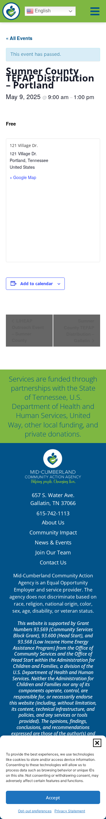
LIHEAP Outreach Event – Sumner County (28, 330)
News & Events (53, 542)
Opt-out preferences (35, 811)
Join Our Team (53, 552)
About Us (53, 522)
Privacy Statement (69, 811)
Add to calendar (36, 283)
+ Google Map (23, 177)
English (42, 10)
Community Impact (53, 532)
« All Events (19, 38)
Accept (53, 797)
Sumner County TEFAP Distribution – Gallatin (79, 330)
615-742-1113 (53, 513)
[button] (97, 743)
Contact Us (53, 562)
